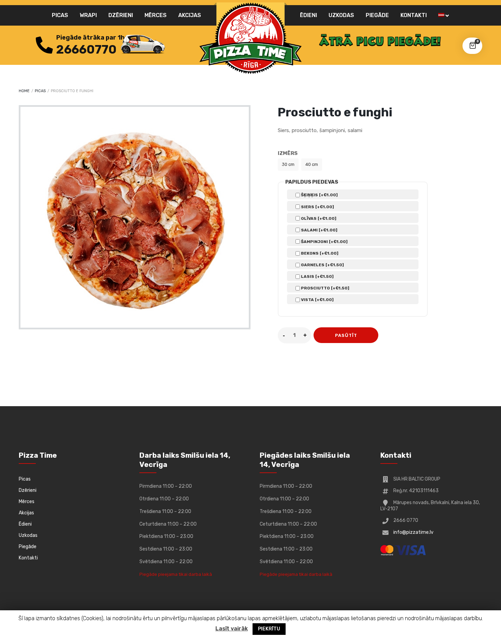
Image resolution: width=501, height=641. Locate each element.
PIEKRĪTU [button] (269, 629)
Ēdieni (308, 15)
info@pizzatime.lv (413, 532)
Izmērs (288, 153)
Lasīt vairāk (231, 628)
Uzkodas (341, 15)
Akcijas (189, 15)
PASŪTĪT (346, 335)
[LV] (443, 15)
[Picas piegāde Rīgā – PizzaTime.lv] (250, 38)
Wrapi (88, 15)
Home (24, 91)
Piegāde (377, 15)
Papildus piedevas (311, 182)
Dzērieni (120, 15)
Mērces (156, 15)
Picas (60, 15)
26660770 (86, 49)
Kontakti (413, 15)
